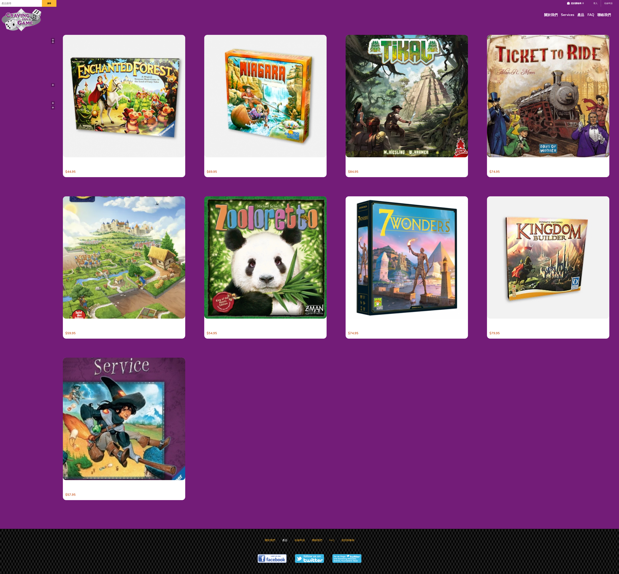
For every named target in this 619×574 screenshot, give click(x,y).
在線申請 (608, 3)
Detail (155, 151)
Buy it (94, 151)
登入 (595, 3)
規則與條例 (347, 540)
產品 (580, 15)
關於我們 (551, 15)
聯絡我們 (604, 15)
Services (567, 15)
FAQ (590, 15)
